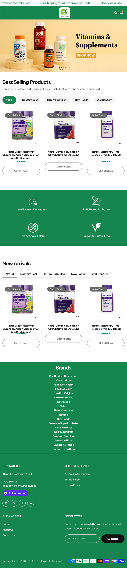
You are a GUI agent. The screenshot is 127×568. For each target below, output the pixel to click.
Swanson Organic (63, 444)
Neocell (63, 414)
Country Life (63, 380)
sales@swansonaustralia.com (19, 485)
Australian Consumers (77, 474)
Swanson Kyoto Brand (63, 449)
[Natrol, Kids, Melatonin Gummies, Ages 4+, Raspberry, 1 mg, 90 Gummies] (21, 129)
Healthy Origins (64, 393)
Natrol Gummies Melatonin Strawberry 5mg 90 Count (63, 153)
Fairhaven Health (63, 384)
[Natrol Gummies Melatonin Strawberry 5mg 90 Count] (63, 129)
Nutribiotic (63, 401)
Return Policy (72, 485)
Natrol (63, 406)
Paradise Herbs (63, 427)
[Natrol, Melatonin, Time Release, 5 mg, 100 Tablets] (106, 129)
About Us (7, 529)
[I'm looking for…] (118, 13)
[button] (61, 68)
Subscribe (113, 538)
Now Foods (63, 419)
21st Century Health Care (63, 376)
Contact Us (8, 535)
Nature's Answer (63, 410)
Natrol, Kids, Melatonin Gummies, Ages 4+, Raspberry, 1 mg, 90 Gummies (21, 154)
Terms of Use (72, 479)
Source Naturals (63, 431)
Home (5, 524)
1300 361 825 (10, 481)
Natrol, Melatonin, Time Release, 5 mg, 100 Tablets (106, 153)
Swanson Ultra (63, 440)
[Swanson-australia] (64, 12)
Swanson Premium (64, 436)
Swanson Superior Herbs (63, 423)
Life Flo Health (63, 388)
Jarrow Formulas (63, 397)
